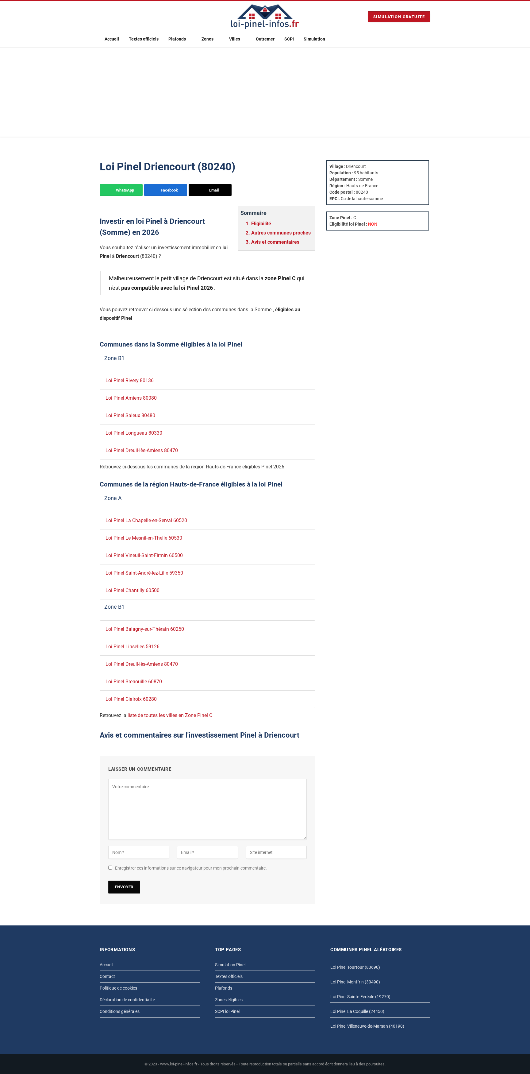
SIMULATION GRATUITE (399, 16)
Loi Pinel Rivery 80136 (130, 380)
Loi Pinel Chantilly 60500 (132, 590)
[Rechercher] (427, 39)
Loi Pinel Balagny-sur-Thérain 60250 (145, 629)
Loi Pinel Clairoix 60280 (131, 699)
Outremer (265, 39)
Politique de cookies (118, 988)
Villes (234, 39)
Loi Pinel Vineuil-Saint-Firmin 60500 (144, 555)
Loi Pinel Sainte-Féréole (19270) (360, 996)
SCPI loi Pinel (227, 1011)
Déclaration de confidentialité (127, 999)
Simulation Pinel (230, 964)
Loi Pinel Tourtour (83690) (355, 967)
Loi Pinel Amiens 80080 (131, 398)
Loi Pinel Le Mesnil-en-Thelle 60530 (144, 538)
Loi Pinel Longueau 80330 (134, 433)
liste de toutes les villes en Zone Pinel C (170, 715)
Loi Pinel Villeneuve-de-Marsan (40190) (367, 1026)
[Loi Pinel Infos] (265, 16)
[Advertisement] (265, 94)
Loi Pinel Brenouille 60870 (134, 681)
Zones (207, 39)
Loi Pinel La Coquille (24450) (357, 1011)
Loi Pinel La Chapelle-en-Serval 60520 (146, 520)
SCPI (289, 39)
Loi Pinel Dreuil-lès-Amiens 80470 (142, 450)
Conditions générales (120, 1011)
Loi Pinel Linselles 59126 (132, 646)
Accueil (112, 39)
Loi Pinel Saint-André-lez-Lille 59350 (144, 573)
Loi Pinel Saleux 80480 (130, 415)
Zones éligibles (229, 999)
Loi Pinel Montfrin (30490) (355, 981)
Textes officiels (144, 39)
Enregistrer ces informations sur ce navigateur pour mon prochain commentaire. (191, 868)
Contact (107, 976)
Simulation (314, 39)
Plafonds (177, 39)
